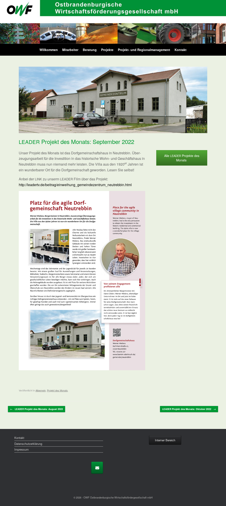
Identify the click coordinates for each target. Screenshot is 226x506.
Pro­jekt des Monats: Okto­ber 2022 (189, 409)
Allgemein (41, 390)
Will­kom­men (49, 49)
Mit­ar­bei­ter (70, 49)
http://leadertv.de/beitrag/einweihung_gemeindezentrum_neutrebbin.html (75, 184)
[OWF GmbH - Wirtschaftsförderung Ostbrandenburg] (113, 22)
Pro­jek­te (107, 49)
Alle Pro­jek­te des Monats (181, 157)
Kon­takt (180, 49)
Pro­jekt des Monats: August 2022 (36, 409)
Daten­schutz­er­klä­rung (28, 444)
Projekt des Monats (57, 390)
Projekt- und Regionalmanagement (144, 49)
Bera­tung (90, 49)
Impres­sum (21, 449)
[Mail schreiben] (97, 468)
